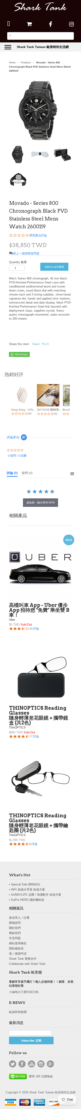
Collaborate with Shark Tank (27, 963)
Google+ (50, 1063)
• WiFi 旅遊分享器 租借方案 (27, 889)
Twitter (12, 1063)
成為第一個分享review (40, 502)
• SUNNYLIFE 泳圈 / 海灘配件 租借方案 (35, 894)
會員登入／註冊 (19, 917)
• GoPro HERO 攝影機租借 (26, 899)
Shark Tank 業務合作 (22, 958)
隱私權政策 (16, 948)
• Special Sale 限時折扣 (24, 884)
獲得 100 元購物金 (40, 1076)
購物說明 (15, 922)
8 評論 (33, 844)
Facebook (22, 1063)
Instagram (41, 1063)
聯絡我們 (15, 933)
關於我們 (15, 928)
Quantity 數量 (18, 262)
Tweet (36, 344)
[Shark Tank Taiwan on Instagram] (71, 24)
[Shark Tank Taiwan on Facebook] (50, 24)
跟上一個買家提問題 (26, 253)
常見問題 (15, 938)
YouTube (31, 1063)
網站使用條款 (18, 943)
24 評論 (34, 628)
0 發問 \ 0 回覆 (17, 456)
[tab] (12, 474)
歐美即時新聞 (18, 1012)
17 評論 (34, 736)
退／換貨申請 (18, 953)
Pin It (45, 344)
